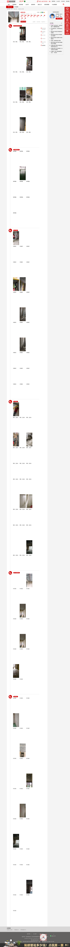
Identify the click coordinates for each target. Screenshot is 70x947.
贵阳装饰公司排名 (9, 929)
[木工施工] (29, 580)
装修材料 (33, 4)
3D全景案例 (54, 4)
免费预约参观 (23, 21)
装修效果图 (46, 4)
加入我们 (58, 1)
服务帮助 (53, 1)
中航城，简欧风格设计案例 (56, 40)
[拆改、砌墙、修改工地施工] (23, 33)
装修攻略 (21, 4)
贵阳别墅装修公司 (23, 929)
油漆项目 (43, 45)
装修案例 (14, 4)
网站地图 (67, 1)
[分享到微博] (44, 12)
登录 (49, 1)
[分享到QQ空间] (42, 12)
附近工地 (10, 6)
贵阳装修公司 (16, 929)
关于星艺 (16, 6)
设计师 (27, 4)
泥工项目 (43, 35)
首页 (9, 4)
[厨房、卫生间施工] (16, 409)
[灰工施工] (16, 720)
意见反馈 (63, 1)
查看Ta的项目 (59, 18)
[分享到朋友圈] (41, 12)
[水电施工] (16, 238)
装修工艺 (40, 4)
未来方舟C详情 (21, 9)
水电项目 (43, 38)
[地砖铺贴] (23, 173)
